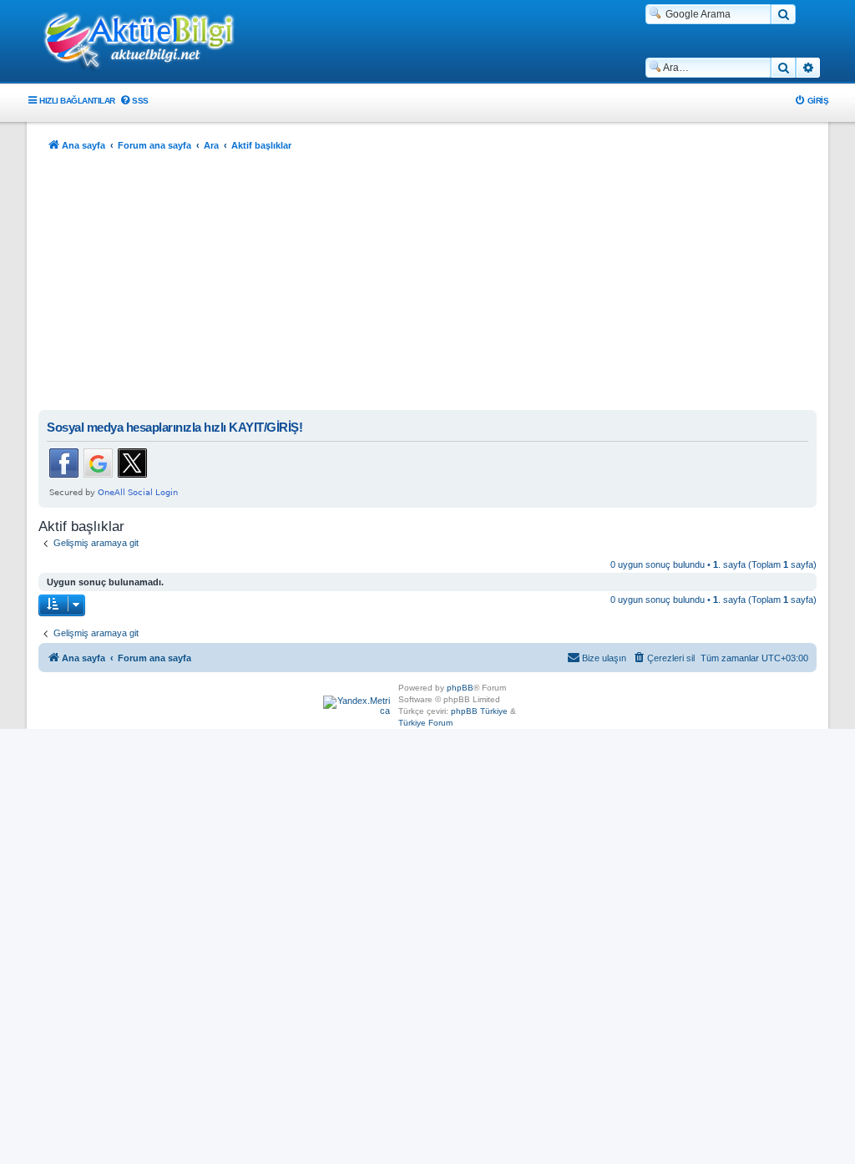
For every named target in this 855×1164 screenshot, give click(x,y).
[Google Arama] (783, 14)
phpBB (460, 687)
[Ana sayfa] (148, 42)
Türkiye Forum (425, 722)
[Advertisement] (427, 285)
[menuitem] (134, 100)
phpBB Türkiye (479, 711)
